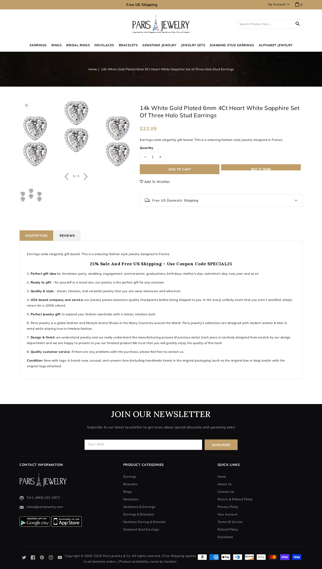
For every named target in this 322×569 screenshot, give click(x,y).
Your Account (228, 514)
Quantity (146, 148)
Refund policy (228, 529)
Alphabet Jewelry (276, 45)
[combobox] (269, 24)
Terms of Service (230, 522)
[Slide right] (84, 176)
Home (92, 69)
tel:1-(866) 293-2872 (43, 497)
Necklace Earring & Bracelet (144, 522)
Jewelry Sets (193, 45)
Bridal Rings (78, 45)
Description (36, 235)
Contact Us (226, 491)
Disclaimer (225, 537)
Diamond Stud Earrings (141, 529)
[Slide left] (68, 176)
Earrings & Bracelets (138, 514)
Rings (56, 45)
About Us (225, 484)
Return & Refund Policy (235, 499)
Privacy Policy (228, 507)
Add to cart (179, 169)
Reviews (67, 235)
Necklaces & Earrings (139, 507)
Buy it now (261, 169)
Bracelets (128, 45)
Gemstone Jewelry (159, 45)
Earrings (38, 45)
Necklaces (104, 45)
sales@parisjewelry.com (45, 507)
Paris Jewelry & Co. (117, 556)
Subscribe (221, 445)
